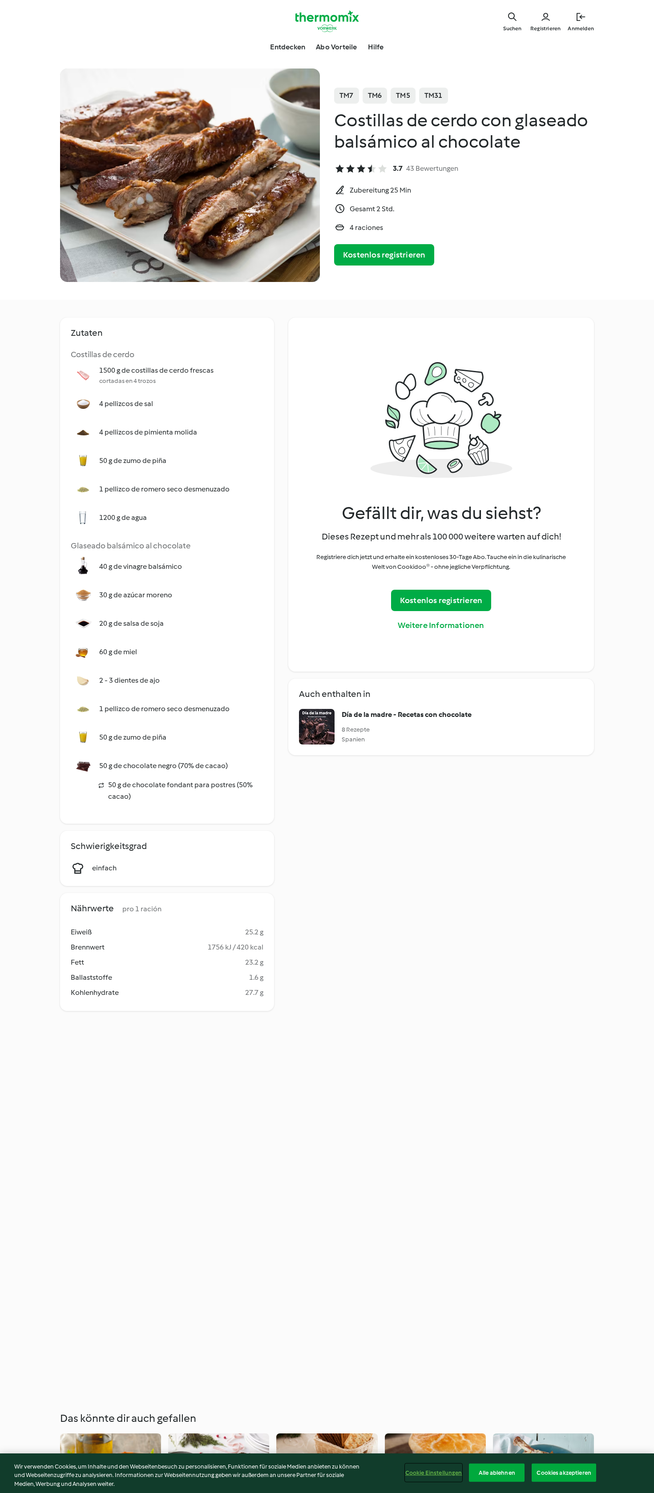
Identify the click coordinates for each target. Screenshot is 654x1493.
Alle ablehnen (497, 1472)
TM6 (375, 95)
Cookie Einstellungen (433, 1472)
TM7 (346, 95)
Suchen (512, 28)
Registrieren (545, 28)
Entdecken (287, 47)
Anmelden (581, 28)
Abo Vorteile (336, 47)
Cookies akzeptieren (564, 1472)
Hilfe (376, 47)
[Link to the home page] (327, 21)
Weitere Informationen (441, 625)
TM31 (433, 95)
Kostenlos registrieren (384, 255)
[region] (327, 1473)
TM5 (403, 95)
